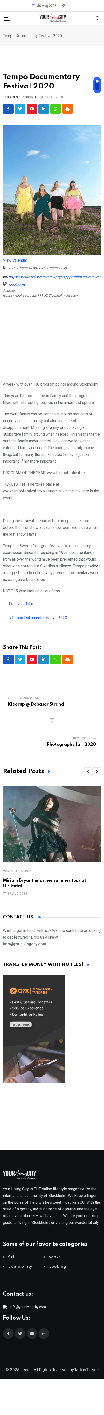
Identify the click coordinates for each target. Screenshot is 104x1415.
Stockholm (17, 285)
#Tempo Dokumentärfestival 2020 (38, 617)
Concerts (11, 871)
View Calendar (15, 260)
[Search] (98, 17)
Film (29, 603)
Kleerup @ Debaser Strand (36, 704)
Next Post (81, 738)
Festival (15, 603)
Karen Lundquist (21, 97)
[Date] (5, 267)
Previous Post (26, 698)
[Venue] (5, 284)
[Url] (5, 276)
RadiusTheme (86, 1369)
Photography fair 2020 (71, 744)
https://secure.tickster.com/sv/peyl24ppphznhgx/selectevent (54, 277)
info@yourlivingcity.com (28, 1307)
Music (26, 871)
